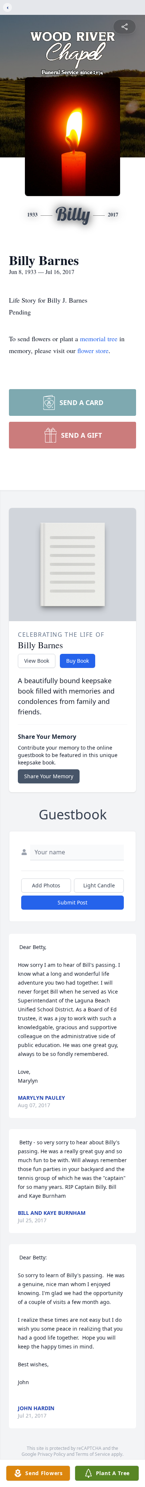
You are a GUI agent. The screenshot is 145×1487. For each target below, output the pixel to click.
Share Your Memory (48, 776)
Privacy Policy (51, 1454)
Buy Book (77, 660)
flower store (93, 350)
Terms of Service (92, 1454)
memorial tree (98, 338)
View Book (36, 660)
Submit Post (72, 902)
